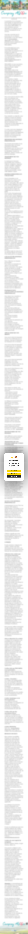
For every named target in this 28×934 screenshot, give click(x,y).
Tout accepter (14, 470)
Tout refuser (14, 473)
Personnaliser (14, 476)
